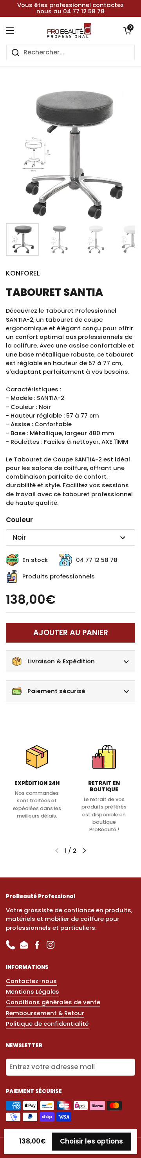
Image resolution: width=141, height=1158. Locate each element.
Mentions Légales (32, 991)
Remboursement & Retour (45, 1013)
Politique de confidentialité (47, 1023)
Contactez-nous (31, 981)
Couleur (19, 519)
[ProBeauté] (68, 30)
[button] (127, 30)
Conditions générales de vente (53, 1002)
